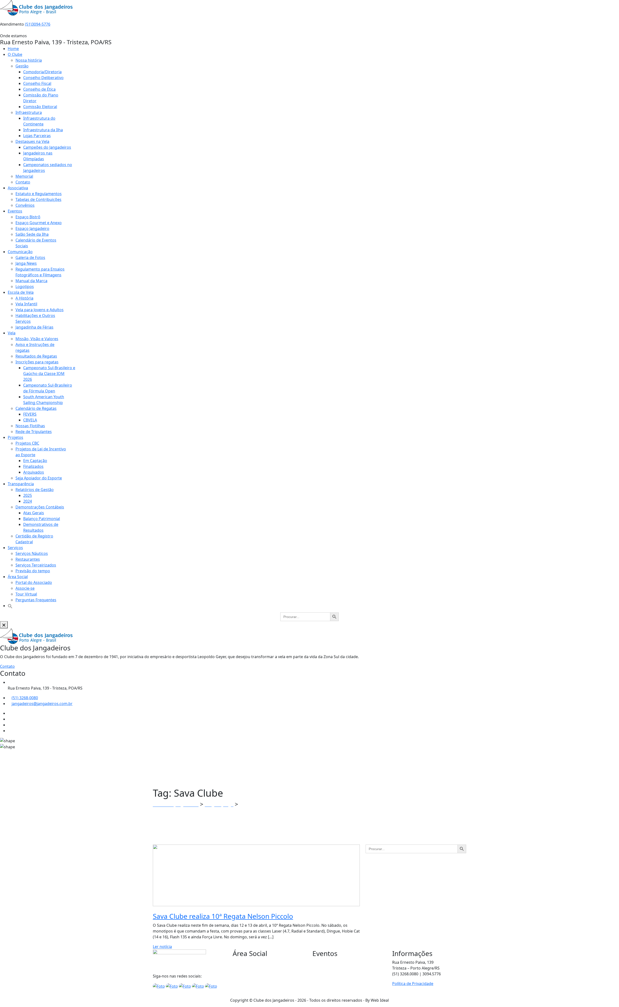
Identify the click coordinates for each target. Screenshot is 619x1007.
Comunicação (20, 251)
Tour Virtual (26, 594)
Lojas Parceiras (37, 135)
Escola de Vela (21, 292)
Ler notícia (162, 946)
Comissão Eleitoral (40, 106)
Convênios (25, 205)
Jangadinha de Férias (34, 327)
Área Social (18, 576)
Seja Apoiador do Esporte (38, 478)
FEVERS (30, 414)
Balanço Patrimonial (41, 518)
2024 (27, 501)
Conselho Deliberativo (43, 77)
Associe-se (25, 588)
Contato (22, 182)
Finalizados (33, 466)
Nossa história (28, 60)
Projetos (15, 437)
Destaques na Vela (32, 141)
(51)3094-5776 (37, 24)
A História (24, 298)
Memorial (24, 176)
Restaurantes (27, 559)
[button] (10, 605)
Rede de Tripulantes (33, 431)
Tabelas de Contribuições (38, 199)
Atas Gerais (33, 512)
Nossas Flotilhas (30, 425)
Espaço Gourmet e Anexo (38, 222)
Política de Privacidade (412, 983)
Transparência (21, 483)
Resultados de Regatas (36, 356)
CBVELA (30, 420)
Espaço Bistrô (27, 217)
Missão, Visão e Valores (36, 338)
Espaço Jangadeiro (32, 228)
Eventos (15, 211)
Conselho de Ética (39, 89)
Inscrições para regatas (37, 362)
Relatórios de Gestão (34, 489)
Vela (11, 333)
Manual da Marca (31, 280)
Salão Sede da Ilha (32, 234)
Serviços (15, 547)
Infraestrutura (28, 112)
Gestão (22, 66)
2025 (27, 495)
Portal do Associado (33, 582)
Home (13, 48)
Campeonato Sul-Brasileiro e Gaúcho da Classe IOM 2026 (49, 373)
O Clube (15, 54)
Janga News (26, 263)
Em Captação (35, 460)
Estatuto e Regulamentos (38, 193)
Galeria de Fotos (30, 257)
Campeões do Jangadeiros (47, 147)
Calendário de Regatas (36, 408)
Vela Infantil (26, 304)
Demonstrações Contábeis (39, 507)
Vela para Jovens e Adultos (39, 309)
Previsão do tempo (32, 570)
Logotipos (24, 286)
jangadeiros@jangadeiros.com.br (42, 703)
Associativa (18, 188)
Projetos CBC (27, 443)
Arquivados (33, 472)
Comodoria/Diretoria (42, 71)
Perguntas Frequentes (35, 600)
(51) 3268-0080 (25, 697)
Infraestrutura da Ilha (43, 129)
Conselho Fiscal (37, 83)
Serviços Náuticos (31, 553)
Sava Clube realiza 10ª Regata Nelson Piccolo (223, 916)
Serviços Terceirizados (35, 565)
